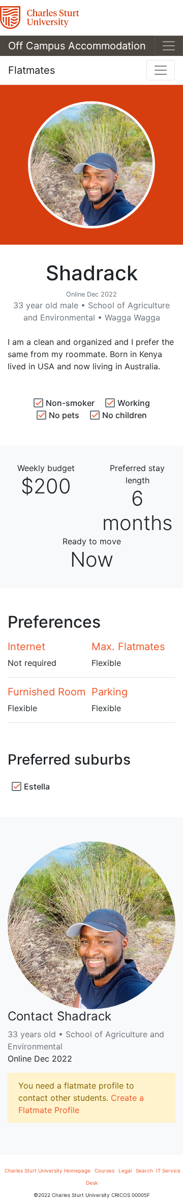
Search (145, 1170)
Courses (104, 1170)
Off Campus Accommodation (77, 46)
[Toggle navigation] (169, 46)
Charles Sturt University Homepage (47, 1170)
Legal (125, 1170)
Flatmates (31, 70)
